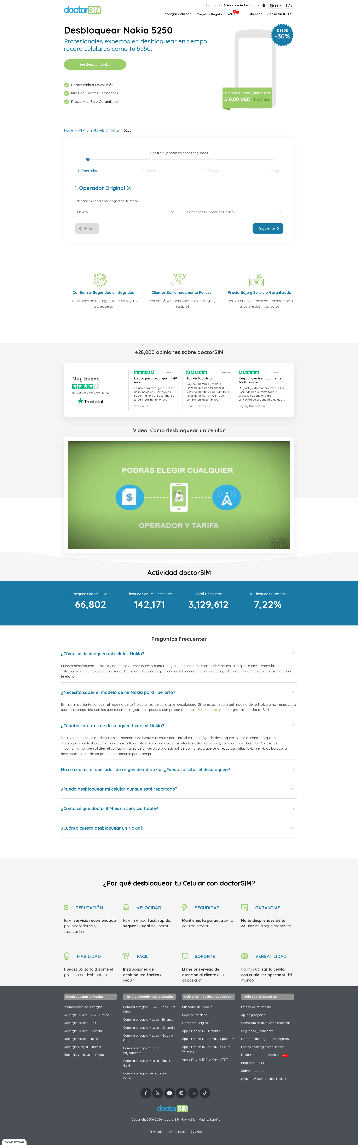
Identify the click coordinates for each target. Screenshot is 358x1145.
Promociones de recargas (83, 1007)
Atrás (88, 228)
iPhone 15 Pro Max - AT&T (205, 1059)
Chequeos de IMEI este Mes (150, 594)
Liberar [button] (254, 14)
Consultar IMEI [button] (278, 14)
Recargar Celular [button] (175, 14)
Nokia (114, 130)
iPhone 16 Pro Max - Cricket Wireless (206, 1049)
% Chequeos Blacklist (267, 594)
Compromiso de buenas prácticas (265, 1023)
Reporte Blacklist (194, 1015)
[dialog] (14, 1142)
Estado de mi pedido (256, 1007)
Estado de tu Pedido (239, 5)
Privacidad (156, 1132)
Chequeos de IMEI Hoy (90, 594)
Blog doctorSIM (252, 1063)
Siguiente (267, 228)
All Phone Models (91, 130)
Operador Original (195, 1023)
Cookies (196, 1131)
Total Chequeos (209, 594)
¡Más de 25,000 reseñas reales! (263, 1079)
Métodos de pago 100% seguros (265, 1039)
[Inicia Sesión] (263, 5)
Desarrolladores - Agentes (264, 1055)
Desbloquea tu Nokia (95, 64)
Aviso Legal (177, 1132)
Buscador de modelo (214, 709)
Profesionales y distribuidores (262, 1047)
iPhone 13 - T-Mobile (201, 1031)
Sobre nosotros (252, 1071)
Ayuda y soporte (253, 1015)
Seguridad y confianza (257, 1031)
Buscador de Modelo (197, 1007)
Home (68, 130)
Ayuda (211, 5)
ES (276, 5)
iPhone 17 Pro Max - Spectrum (208, 1039)
